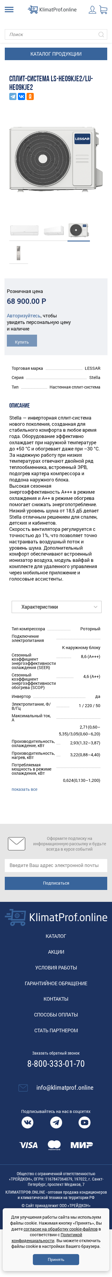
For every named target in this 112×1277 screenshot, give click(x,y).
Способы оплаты (56, 1014)
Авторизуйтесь (24, 315)
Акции (56, 952)
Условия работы (56, 967)
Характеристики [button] (40, 607)
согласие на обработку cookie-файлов (61, 1229)
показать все (24, 789)
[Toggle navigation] (9, 9)
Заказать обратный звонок (56, 1053)
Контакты (56, 999)
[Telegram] (12, 96)
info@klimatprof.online (64, 1087)
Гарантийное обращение (56, 983)
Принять (56, 1259)
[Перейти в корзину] (103, 9)
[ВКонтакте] (21, 96)
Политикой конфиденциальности (47, 1237)
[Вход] (93, 9)
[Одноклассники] (30, 96)
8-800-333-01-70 (56, 1064)
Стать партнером (56, 1030)
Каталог (56, 936)
